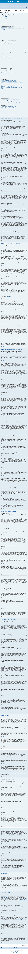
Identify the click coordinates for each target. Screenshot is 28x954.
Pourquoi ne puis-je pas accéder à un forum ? (8, 47)
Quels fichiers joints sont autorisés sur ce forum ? (9, 106)
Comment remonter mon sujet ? (6, 54)
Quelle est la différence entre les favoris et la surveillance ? (10, 99)
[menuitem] (3, 4)
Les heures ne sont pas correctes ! (6, 30)
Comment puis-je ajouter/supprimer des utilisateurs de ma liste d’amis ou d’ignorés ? (12, 88)
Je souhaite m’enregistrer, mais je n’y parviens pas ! (9, 17)
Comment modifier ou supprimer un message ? (8, 42)
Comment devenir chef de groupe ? (6, 73)
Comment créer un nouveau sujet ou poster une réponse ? (10, 41)
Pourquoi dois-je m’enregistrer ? (6, 15)
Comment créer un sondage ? (6, 44)
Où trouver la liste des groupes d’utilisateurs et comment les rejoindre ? (12, 72)
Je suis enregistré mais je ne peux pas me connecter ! (10, 18)
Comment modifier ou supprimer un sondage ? (8, 46)
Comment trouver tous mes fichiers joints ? (8, 107)
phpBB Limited (5, 897)
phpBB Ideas (5, 909)
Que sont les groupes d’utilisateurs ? (7, 71)
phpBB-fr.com (16, 951)
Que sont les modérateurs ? (5, 70)
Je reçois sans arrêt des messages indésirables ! (9, 81)
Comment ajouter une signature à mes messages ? (9, 43)
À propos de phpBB (23, 899)
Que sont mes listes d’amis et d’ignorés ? (7, 86)
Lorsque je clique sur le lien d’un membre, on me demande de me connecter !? (13, 37)
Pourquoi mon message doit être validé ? (7, 53)
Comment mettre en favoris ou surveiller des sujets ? (9, 100)
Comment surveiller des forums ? (6, 101)
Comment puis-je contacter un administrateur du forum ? (10, 114)
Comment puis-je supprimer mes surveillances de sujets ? (10, 102)
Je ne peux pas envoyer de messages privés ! (8, 80)
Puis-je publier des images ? (5, 60)
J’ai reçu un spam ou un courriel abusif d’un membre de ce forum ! (11, 82)
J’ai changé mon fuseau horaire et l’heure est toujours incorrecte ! (11, 31)
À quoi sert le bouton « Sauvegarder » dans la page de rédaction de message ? (14, 52)
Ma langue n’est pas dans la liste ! (6, 32)
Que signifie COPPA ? (4, 16)
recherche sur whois (19, 919)
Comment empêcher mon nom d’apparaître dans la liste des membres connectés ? (12, 29)
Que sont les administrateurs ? (6, 69)
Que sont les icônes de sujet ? (6, 66)
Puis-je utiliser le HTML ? (5, 58)
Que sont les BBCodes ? (5, 57)
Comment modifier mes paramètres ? (7, 27)
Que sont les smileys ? (4, 59)
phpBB (8, 296)
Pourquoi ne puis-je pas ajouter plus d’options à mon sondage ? (11, 45)
